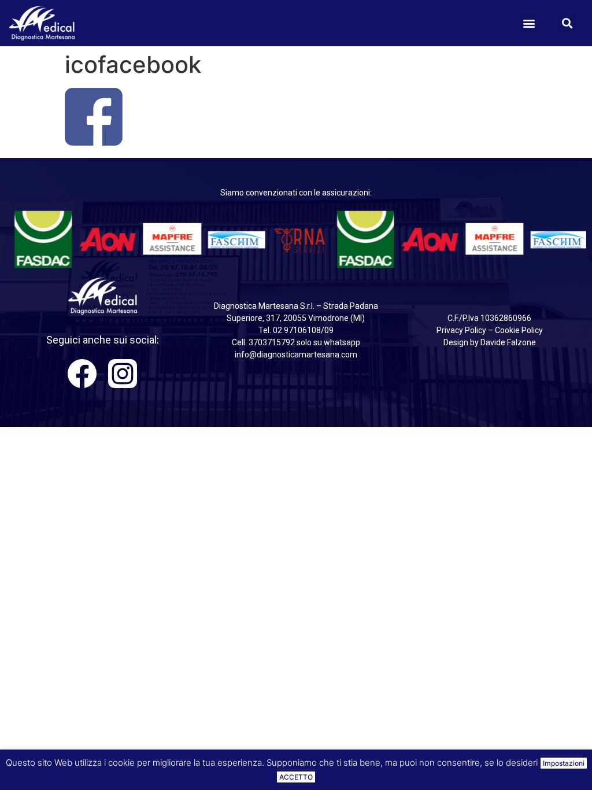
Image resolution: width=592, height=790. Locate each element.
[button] (529, 23)
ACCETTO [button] (296, 777)
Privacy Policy (461, 330)
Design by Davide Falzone (489, 342)
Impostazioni (563, 763)
